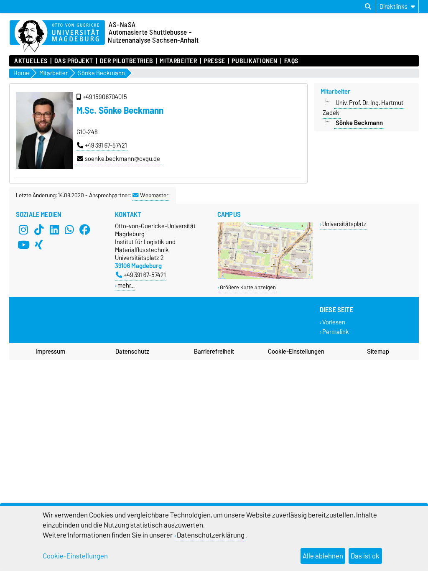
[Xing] (38, 244)
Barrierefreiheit (214, 352)
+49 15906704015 (105, 97)
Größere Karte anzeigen (248, 287)
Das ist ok (365, 556)
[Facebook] (84, 229)
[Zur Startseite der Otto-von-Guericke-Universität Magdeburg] (57, 36)
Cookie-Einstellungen (296, 352)
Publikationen (254, 61)
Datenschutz (132, 352)
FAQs (291, 61)
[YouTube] (23, 244)
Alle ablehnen (323, 556)
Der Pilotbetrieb (126, 61)
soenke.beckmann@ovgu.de (122, 159)
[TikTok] (38, 229)
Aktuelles (31, 61)
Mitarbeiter (178, 61)
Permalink (335, 331)
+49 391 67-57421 (106, 145)
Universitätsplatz (344, 224)
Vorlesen (333, 322)
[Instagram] (23, 229)
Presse (214, 61)
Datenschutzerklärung (211, 535)
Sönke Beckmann (359, 123)
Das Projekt (73, 61)
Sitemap (378, 352)
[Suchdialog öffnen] (368, 7)
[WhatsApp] (69, 229)
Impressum (50, 352)
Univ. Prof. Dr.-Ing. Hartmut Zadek (363, 108)
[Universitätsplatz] (265, 277)
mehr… (126, 285)
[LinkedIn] (54, 229)
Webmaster (154, 195)
